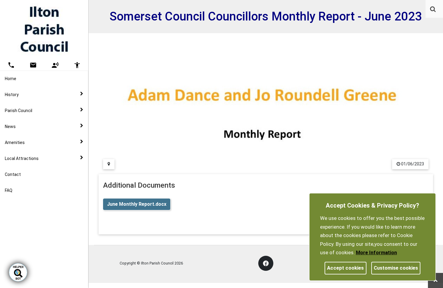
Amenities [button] (15, 142)
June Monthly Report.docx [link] (136, 204)
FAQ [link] (8, 190)
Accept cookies (345, 268)
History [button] (12, 94)
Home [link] (10, 78)
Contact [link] (13, 174)
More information (376, 252)
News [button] (10, 126)
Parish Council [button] (18, 110)
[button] (433, 9)
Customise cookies (396, 268)
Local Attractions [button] (22, 158)
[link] (433, 9)
